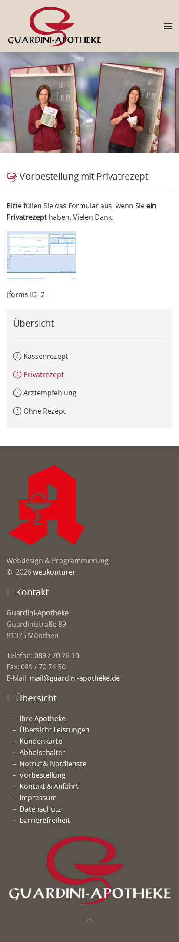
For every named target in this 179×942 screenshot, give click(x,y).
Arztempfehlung (49, 393)
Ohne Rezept (44, 411)
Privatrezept (43, 374)
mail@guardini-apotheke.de (75, 678)
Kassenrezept (45, 356)
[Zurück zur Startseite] (54, 26)
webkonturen (55, 572)
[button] (168, 26)
